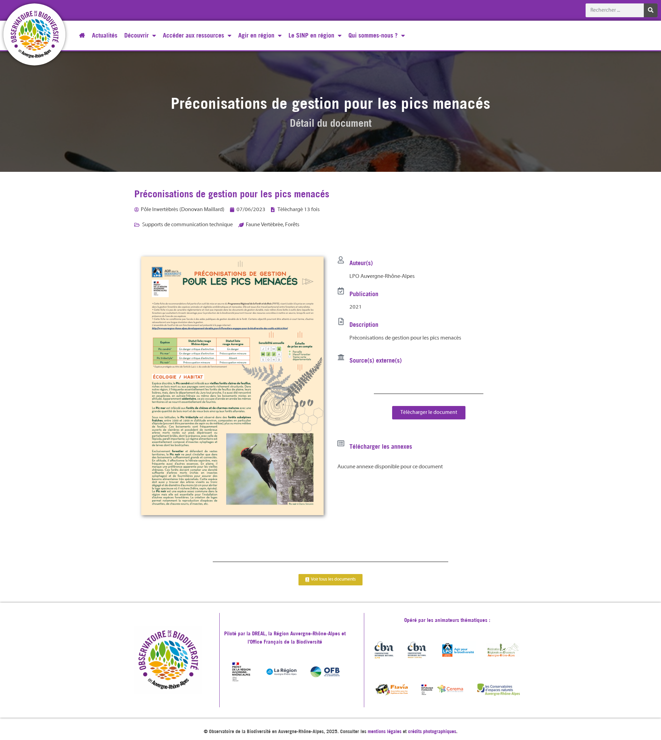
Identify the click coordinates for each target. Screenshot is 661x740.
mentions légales (384, 731)
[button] (428, 412)
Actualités (104, 35)
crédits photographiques (432, 731)
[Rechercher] (651, 10)
